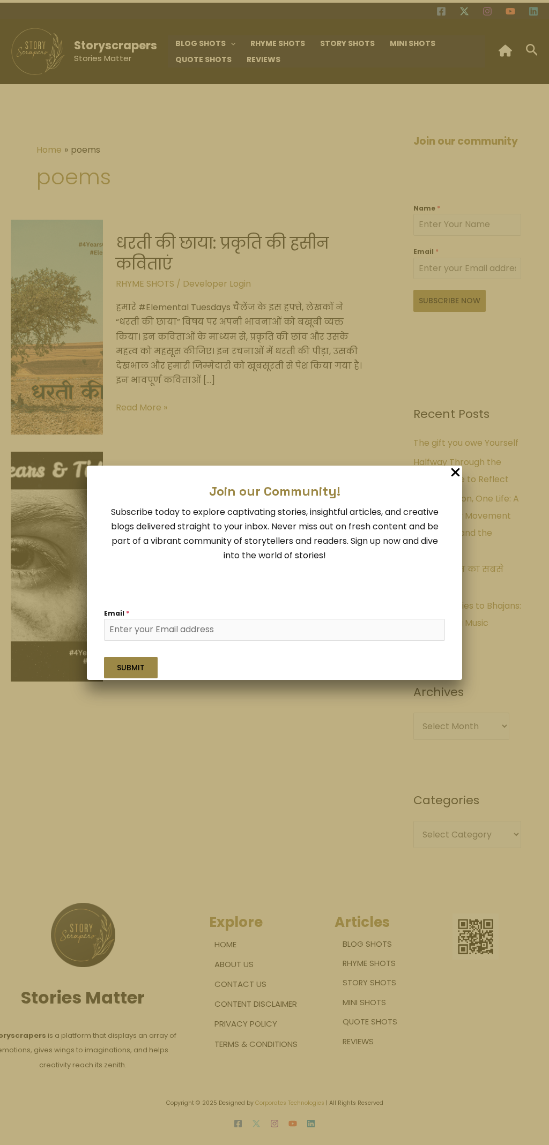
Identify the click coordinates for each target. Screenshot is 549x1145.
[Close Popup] (455, 473)
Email (116, 613)
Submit (131, 667)
